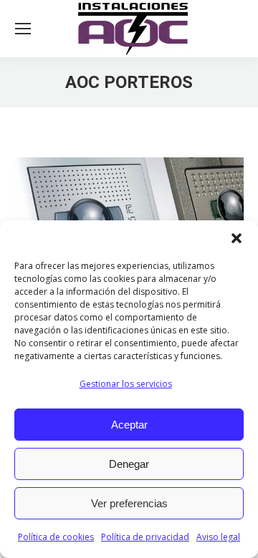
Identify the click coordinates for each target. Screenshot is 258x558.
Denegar (129, 464)
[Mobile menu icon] (23, 28)
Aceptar (129, 424)
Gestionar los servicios (126, 384)
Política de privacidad (145, 537)
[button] (236, 238)
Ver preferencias (129, 503)
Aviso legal (218, 537)
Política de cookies (56, 537)
